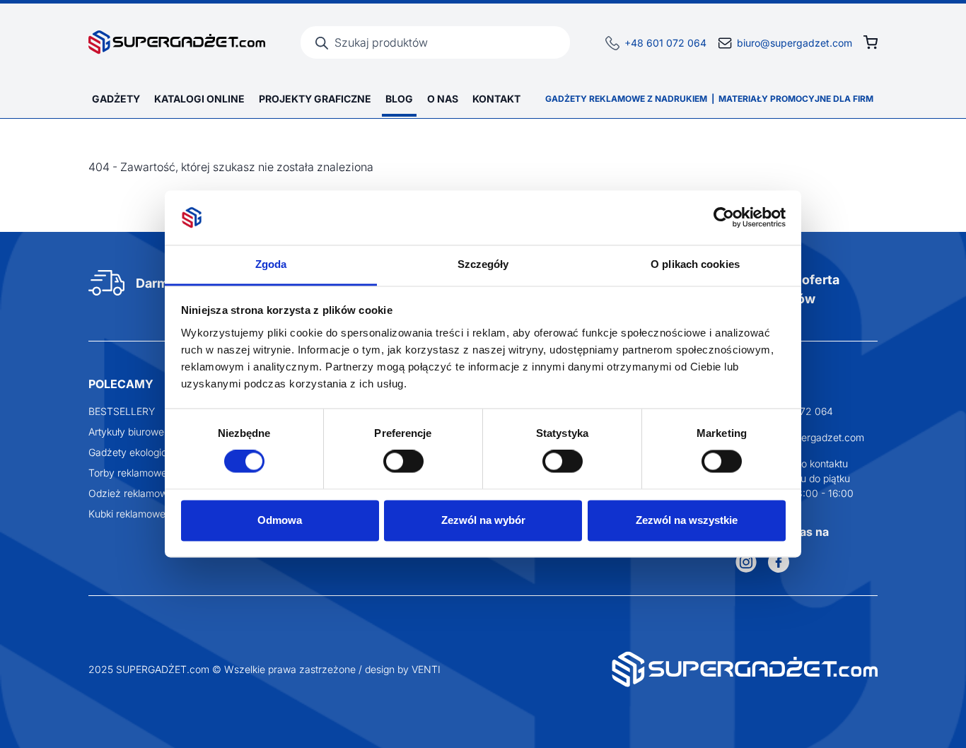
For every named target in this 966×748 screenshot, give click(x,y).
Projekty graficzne (315, 99)
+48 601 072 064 (665, 43)
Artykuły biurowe (126, 432)
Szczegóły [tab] (483, 264)
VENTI (426, 669)
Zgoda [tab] (271, 264)
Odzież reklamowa (130, 493)
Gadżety (116, 99)
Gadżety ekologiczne (136, 452)
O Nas (442, 99)
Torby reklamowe (127, 473)
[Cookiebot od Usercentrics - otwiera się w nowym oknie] (724, 217)
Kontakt (496, 99)
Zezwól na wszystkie (687, 520)
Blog (399, 99)
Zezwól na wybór (483, 520)
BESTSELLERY (121, 411)
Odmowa (279, 520)
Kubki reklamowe (126, 514)
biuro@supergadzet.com (794, 43)
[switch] (403, 461)
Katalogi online (199, 99)
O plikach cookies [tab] (695, 264)
